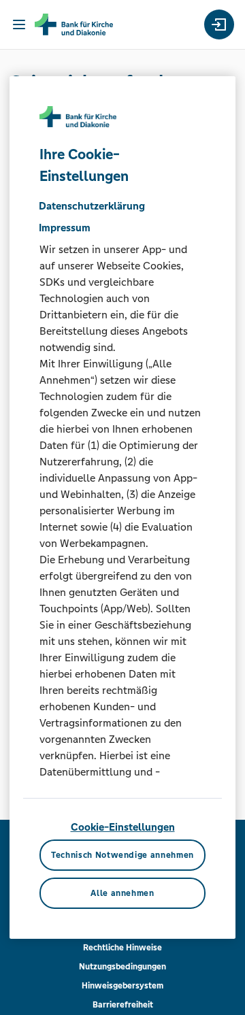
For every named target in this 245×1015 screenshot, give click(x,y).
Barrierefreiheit (123, 1004)
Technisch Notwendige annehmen (122, 855)
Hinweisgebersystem (122, 985)
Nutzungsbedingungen (122, 966)
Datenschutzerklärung (92, 205)
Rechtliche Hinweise (122, 947)
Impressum (65, 227)
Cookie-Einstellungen (123, 826)
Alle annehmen (122, 893)
